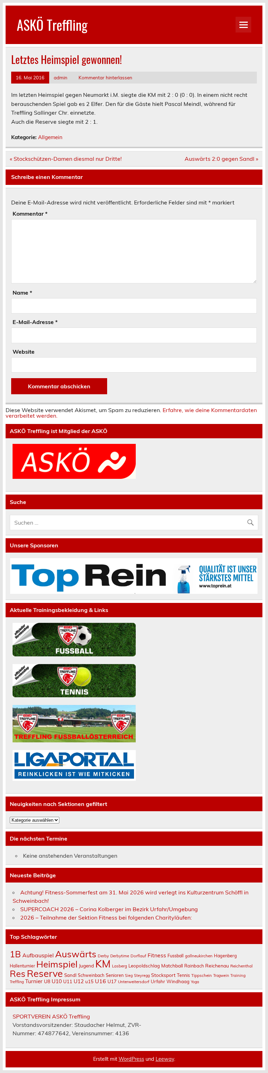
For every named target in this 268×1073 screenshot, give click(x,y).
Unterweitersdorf (133, 981)
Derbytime (119, 955)
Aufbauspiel (38, 955)
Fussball (176, 955)
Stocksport (163, 975)
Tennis (183, 975)
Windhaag (177, 981)
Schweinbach (91, 975)
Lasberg (119, 965)
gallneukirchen (199, 955)
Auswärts (75, 953)
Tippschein (201, 975)
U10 (57, 981)
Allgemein (50, 137)
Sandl (70, 975)
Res (17, 973)
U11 (67, 981)
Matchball (172, 965)
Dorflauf (138, 955)
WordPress (131, 1059)
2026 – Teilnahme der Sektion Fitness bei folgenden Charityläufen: (106, 917)
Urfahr (158, 981)
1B (15, 954)
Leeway (165, 1059)
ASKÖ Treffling (52, 25)
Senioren (115, 975)
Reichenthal (241, 965)
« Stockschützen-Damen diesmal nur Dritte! (66, 158)
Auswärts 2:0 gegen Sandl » (221, 158)
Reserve (45, 973)
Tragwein (221, 975)
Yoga (195, 981)
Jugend (86, 965)
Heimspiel (56, 964)
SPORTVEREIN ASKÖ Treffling (51, 1016)
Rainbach (194, 965)
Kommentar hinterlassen (105, 77)
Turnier (34, 981)
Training (238, 975)
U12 (79, 981)
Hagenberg (225, 955)
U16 (100, 981)
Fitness (157, 955)
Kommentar (30, 213)
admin (60, 77)
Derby (103, 955)
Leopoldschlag (144, 965)
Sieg (129, 975)
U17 (112, 981)
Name (22, 292)
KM (103, 963)
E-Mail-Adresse (35, 322)
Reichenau (217, 965)
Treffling (17, 981)
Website (24, 351)
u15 (89, 981)
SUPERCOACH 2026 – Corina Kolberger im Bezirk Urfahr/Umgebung (109, 909)
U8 (47, 981)
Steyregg (142, 975)
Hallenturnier (22, 965)
